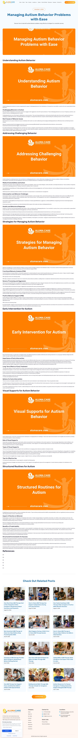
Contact (29, 718)
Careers (39, 2)
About (23, 2)
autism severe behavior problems (19, 215)
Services (29, 2)
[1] (18, 198)
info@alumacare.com (47, 716)
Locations (34, 2)
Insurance (54, 2)
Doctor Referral (44, 2)
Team (27, 2)
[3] (42, 284)
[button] (34, 2)
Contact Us (59, 2)
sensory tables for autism (24, 293)
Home (20, 2)
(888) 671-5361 (46, 714)
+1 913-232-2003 (46, 711)
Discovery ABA (43, 519)
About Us (30, 714)
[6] (51, 456)
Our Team (30, 716)
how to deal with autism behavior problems (29, 278)
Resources (50, 2)
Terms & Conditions (46, 724)
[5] (54, 361)
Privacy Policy (45, 721)
